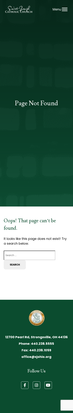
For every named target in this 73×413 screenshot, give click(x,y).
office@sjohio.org (36, 357)
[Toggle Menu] (65, 9)
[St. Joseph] (19, 9)
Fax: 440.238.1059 (36, 350)
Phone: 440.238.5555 (36, 343)
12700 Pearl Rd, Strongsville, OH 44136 (36, 337)
